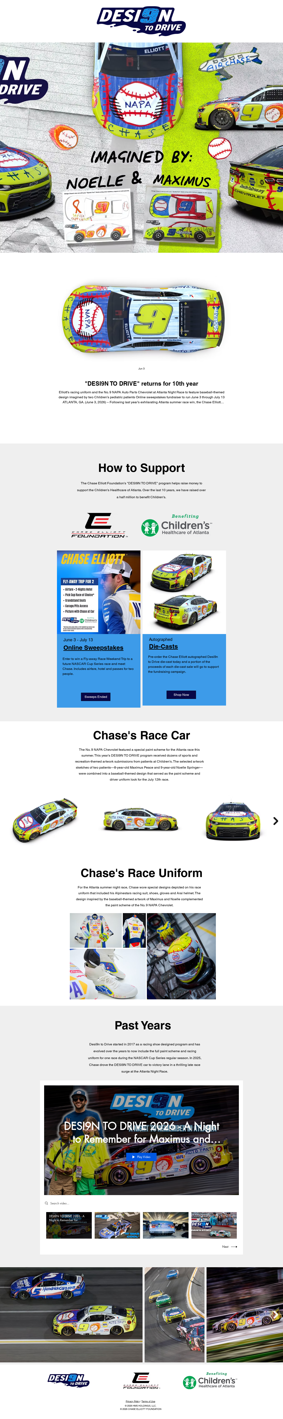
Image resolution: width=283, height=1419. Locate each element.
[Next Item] (275, 821)
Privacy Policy (133, 1401)
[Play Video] (69, 1225)
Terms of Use (148, 1401)
